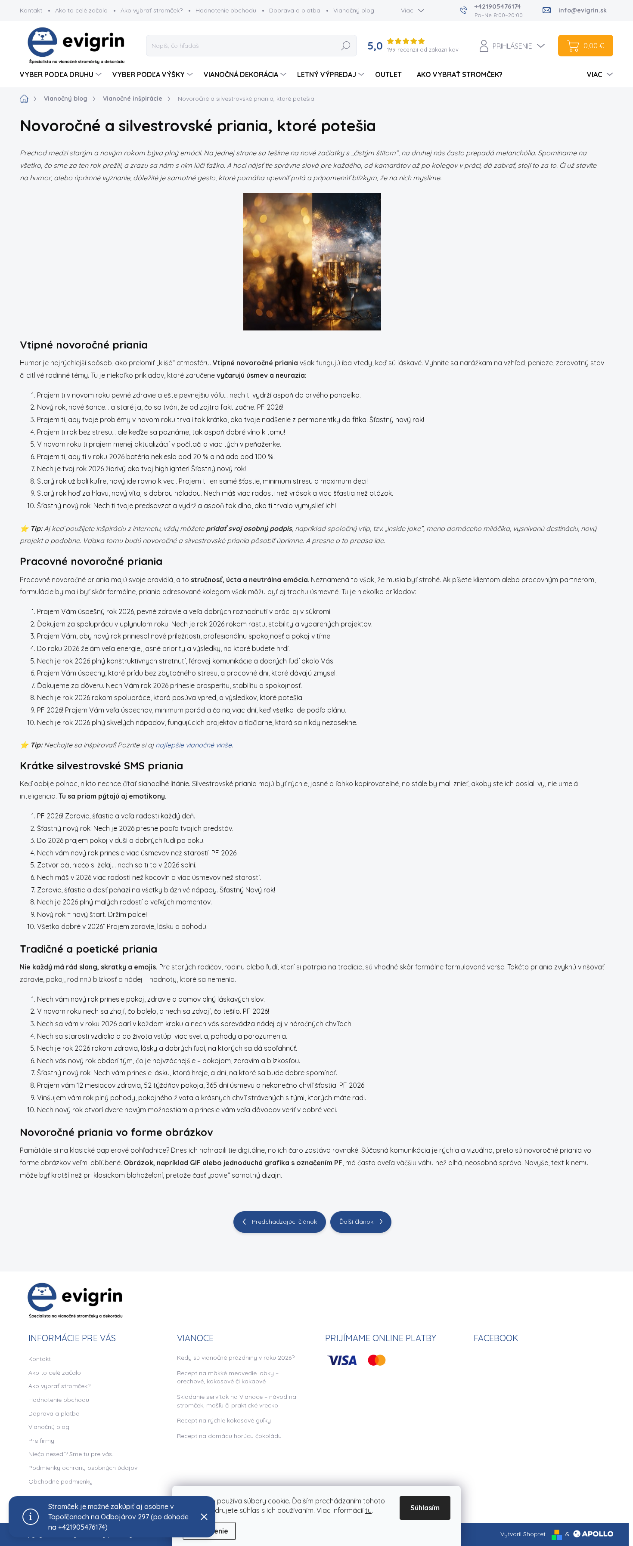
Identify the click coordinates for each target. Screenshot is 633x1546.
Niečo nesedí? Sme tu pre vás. (70, 1454)
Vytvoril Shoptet (523, 1534)
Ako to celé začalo (81, 10)
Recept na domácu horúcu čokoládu (229, 1436)
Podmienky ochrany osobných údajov (82, 1468)
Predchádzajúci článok (284, 1221)
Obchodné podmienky (60, 1481)
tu (368, 1510)
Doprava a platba (294, 10)
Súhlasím (425, 1507)
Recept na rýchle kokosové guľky (224, 1420)
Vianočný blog (353, 10)
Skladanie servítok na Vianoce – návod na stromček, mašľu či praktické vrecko (236, 1401)
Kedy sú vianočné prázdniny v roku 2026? (236, 1357)
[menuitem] (62, 74)
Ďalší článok (356, 1221)
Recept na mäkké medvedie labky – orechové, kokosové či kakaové (228, 1377)
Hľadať (346, 45)
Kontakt (31, 10)
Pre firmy (41, 1440)
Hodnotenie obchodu (225, 10)
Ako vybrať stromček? (152, 10)
